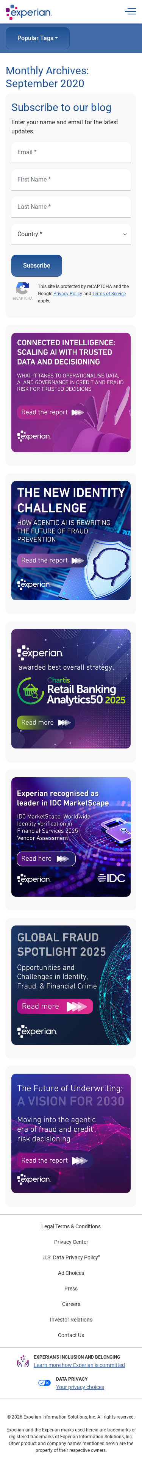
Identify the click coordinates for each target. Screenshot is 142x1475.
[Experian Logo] (29, 12)
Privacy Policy (67, 293)
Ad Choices (71, 1273)
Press (71, 1289)
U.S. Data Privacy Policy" (71, 1257)
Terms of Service (109, 293)
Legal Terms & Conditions (71, 1226)
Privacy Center (71, 1242)
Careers (71, 1304)
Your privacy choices (80, 1387)
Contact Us (71, 1335)
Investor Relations (71, 1320)
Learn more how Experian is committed (79, 1365)
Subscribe (36, 265)
